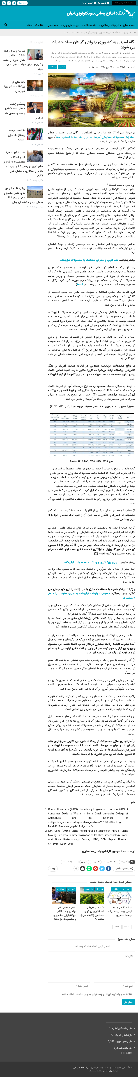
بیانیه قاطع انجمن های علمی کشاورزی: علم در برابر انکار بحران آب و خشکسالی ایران (23, 195)
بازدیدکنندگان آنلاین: (121, 1028)
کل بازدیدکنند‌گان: (122, 1048)
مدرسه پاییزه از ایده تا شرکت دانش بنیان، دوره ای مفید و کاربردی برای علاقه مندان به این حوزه (23, 60)
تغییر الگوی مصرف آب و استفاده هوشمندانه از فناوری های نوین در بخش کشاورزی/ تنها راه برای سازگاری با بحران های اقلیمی (23, 164)
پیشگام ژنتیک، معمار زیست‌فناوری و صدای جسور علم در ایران (23, 111)
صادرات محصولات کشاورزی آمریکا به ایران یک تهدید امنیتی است (95, 137)
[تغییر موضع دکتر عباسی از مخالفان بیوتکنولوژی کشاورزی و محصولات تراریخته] (64, 895)
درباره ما (102, 3)
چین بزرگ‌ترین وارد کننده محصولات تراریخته (90, 562)
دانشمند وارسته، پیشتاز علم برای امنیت (16, 135)
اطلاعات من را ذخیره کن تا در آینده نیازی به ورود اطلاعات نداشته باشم (97, 994)
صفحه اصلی (129, 25)
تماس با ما (87, 3)
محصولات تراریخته (70, 862)
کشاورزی (84, 862)
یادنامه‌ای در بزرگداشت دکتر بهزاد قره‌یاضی (14, 86)
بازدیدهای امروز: (123, 1035)
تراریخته (123, 862)
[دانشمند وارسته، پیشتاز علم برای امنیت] (35, 134)
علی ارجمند (96, 862)
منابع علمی (53, 25)
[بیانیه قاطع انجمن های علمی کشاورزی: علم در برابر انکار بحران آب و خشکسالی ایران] (35, 192)
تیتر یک (62, 67)
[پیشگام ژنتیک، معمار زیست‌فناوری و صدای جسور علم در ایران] (35, 107)
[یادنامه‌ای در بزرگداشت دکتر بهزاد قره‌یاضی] (35, 85)
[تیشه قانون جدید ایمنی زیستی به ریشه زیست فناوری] (119, 895)
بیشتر (30, 25)
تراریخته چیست (110, 862)
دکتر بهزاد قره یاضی (111, 25)
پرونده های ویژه (71, 25)
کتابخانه (39, 25)
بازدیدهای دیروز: (123, 1041)
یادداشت (52, 67)
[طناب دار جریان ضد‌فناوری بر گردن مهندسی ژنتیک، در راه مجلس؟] (92, 895)
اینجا (80, 284)
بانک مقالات (90, 25)
